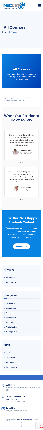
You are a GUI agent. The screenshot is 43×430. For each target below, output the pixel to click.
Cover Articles (11, 308)
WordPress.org (11, 367)
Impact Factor (11, 318)
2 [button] (23, 163)
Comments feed (12, 362)
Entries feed (10, 357)
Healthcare (10, 313)
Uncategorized (11, 332)
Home (4, 32)
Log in (8, 353)
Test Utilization (11, 327)
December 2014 (12, 282)
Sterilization (10, 322)
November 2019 (11, 278)
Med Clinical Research (24, 420)
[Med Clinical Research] (14, 5)
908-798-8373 (11, 399)
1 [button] (20, 163)
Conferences (10, 303)
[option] (21, 145)
